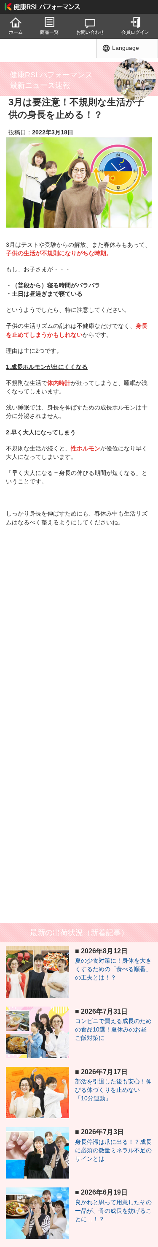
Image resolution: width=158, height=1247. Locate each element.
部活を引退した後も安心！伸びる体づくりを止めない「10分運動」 (113, 1090)
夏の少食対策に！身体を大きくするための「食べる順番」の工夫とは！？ (113, 969)
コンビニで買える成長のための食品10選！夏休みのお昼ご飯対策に (113, 1029)
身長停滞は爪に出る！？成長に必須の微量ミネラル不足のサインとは (113, 1150)
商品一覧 (49, 32)
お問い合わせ (90, 32)
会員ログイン (135, 32)
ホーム (16, 32)
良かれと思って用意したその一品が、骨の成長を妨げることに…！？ (113, 1210)
